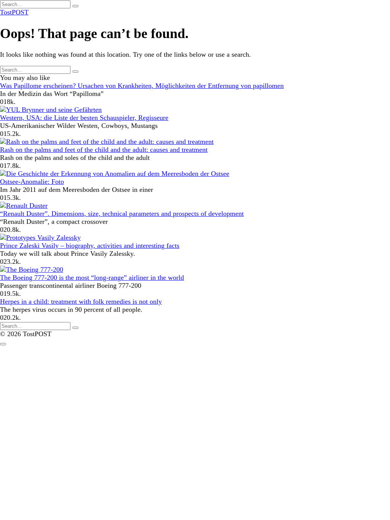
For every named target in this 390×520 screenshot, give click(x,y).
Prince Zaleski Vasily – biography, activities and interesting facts (89, 245)
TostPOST (14, 12)
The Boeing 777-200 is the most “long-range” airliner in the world (92, 277)
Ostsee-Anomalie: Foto (32, 181)
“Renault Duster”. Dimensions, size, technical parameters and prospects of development (122, 213)
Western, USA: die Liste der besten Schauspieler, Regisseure (84, 117)
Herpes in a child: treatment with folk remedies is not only (81, 301)
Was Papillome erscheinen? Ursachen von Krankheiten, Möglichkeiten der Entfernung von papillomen (142, 85)
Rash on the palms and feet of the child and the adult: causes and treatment (104, 149)
